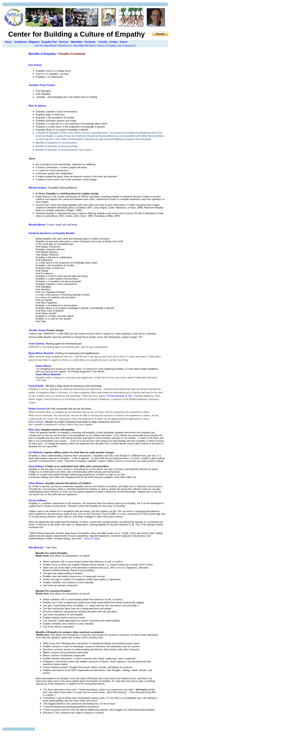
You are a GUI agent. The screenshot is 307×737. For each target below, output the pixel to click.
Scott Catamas (36, 343)
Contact (113, 42)
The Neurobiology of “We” (119, 396)
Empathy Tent (49, 42)
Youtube (102, 42)
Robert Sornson (37, 408)
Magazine (34, 42)
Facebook (90, 42)
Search (123, 42)
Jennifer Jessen (37, 330)
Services (63, 42)
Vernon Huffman (37, 500)
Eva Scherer (35, 65)
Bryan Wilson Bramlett (41, 353)
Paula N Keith (36, 386)
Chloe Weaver (36, 483)
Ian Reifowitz (36, 452)
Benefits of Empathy (42, 53)
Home (8, 42)
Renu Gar (34, 429)
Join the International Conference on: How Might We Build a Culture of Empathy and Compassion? (85, 45)
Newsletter (76, 42)
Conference (20, 42)
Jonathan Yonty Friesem (42, 85)
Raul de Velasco (37, 105)
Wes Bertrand (36, 547)
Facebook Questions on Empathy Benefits (52, 233)
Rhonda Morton (37, 224)
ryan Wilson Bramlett (48, 374)
